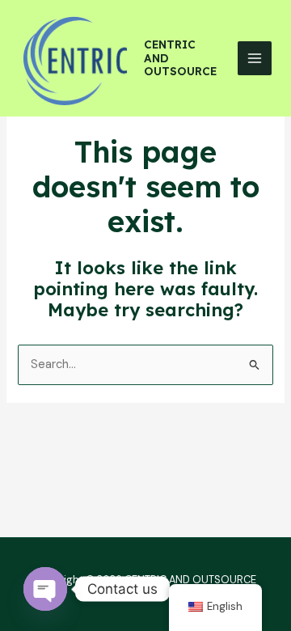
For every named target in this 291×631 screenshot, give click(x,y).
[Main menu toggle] (255, 58)
